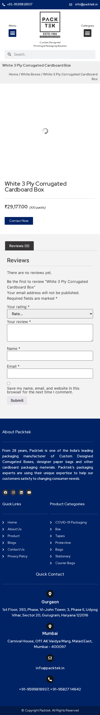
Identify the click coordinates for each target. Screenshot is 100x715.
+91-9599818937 (34, 689)
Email (13, 366)
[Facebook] (5, 492)
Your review (19, 322)
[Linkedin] (21, 492)
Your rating (18, 307)
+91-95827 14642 (65, 689)
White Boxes (30, 74)
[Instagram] (13, 492)
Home (13, 74)
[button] (12, 33)
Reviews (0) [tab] (19, 246)
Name (13, 348)
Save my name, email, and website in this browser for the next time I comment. (43, 390)
